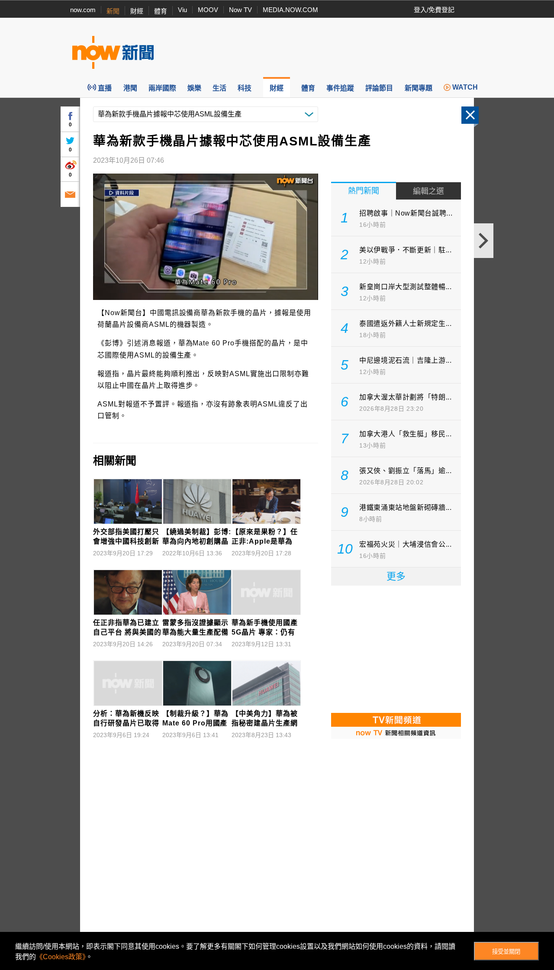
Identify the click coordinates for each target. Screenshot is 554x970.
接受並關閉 (506, 951)
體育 (160, 11)
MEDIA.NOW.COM (290, 9)
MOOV (208, 9)
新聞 (112, 11)
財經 (136, 11)
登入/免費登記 (434, 9)
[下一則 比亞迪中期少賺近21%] (483, 240)
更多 (396, 576)
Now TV (240, 9)
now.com (83, 9)
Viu (182, 9)
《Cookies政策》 (61, 956)
